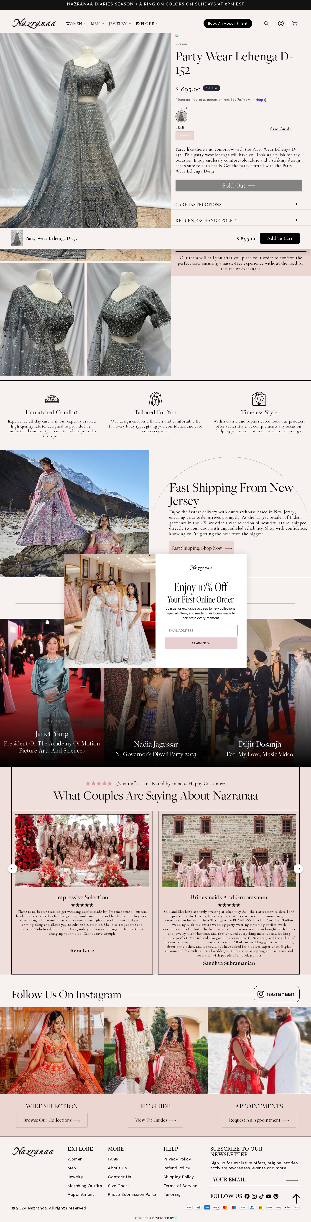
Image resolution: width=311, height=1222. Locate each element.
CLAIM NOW (201, 643)
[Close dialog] (238, 562)
